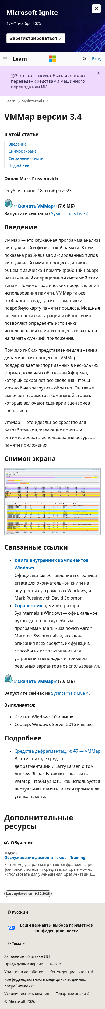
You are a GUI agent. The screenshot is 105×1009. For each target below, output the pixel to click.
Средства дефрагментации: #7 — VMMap (58, 751)
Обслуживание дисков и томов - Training (44, 857)
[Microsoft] (52, 58)
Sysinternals (33, 100)
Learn (10, 100)
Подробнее (19, 165)
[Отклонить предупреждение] (96, 8)
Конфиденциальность (70, 971)
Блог (54, 963)
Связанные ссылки (26, 158)
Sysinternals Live (68, 213)
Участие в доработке (23, 971)
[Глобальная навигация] (5, 59)
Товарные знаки (71, 993)
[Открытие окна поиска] (84, 59)
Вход (96, 58)
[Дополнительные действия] (96, 101)
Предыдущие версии (23, 963)
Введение (18, 144)
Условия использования (26, 993)
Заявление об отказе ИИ (27, 956)
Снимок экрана (23, 151)
